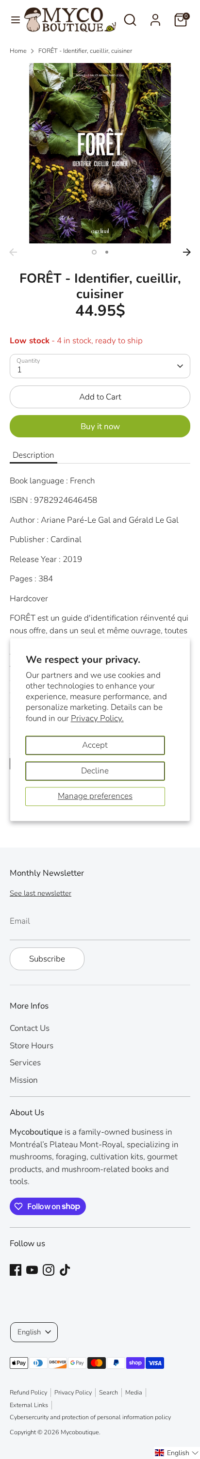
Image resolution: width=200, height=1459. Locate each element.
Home (18, 51)
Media (133, 1392)
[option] (100, 153)
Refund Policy (28, 1392)
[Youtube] (32, 1270)
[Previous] (13, 252)
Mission (24, 1080)
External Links (29, 1405)
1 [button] (94, 252)
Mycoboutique (80, 1432)
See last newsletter (40, 893)
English (29, 1332)
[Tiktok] (65, 1270)
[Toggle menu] (12, 20)
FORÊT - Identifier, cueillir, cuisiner (85, 51)
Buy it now (100, 426)
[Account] (155, 16)
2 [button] (106, 252)
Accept (95, 745)
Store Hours (31, 1045)
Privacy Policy (73, 1392)
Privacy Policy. (97, 718)
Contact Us (30, 1028)
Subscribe (47, 958)
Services (25, 1062)
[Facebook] (15, 1270)
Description (33, 455)
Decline (95, 770)
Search (108, 1392)
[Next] (187, 252)
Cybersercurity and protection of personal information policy (90, 1417)
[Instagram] (48, 1270)
